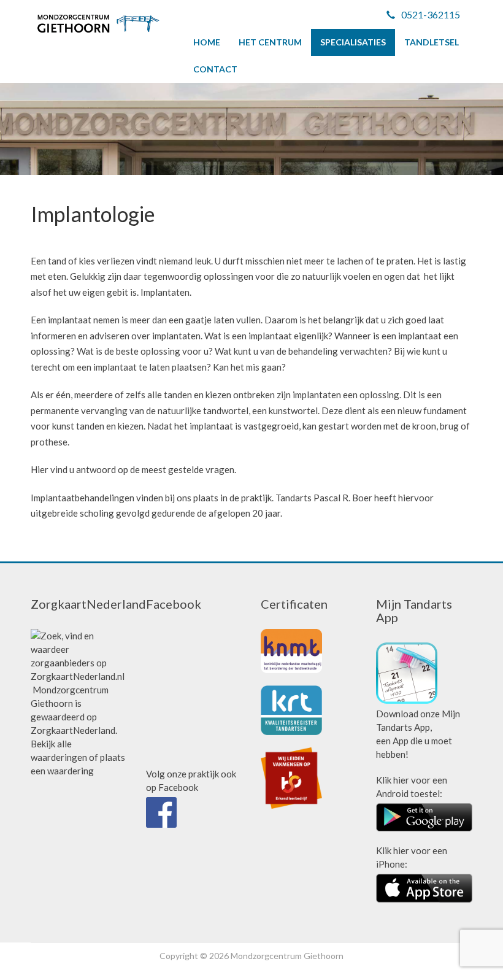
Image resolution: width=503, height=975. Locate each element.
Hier (39, 469)
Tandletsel (431, 42)
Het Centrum (270, 42)
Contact (215, 69)
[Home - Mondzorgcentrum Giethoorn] (98, 23)
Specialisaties (353, 42)
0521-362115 (430, 14)
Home (206, 42)
